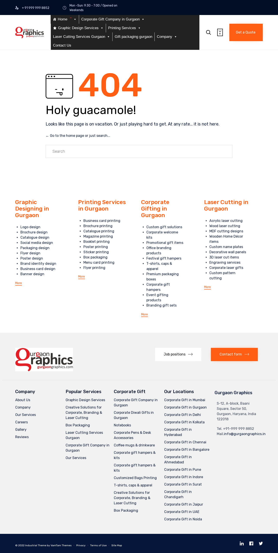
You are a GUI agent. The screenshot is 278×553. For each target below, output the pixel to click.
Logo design (30, 227)
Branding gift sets (161, 305)
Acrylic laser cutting (226, 221)
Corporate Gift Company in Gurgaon (110, 19)
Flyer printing (94, 268)
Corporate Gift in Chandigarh (178, 494)
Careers (21, 422)
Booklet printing (96, 242)
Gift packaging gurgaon (133, 37)
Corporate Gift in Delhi (182, 415)
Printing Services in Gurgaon (102, 205)
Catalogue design (34, 237)
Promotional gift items (164, 243)
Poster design (31, 258)
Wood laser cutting (224, 226)
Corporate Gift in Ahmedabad (178, 459)
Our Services (25, 415)
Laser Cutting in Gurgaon (226, 205)
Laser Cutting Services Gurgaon (79, 37)
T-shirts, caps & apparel (133, 485)
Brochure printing (98, 226)
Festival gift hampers (163, 258)
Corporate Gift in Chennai (185, 442)
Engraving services (224, 262)
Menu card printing (98, 262)
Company (164, 37)
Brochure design (34, 232)
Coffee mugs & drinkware (134, 445)
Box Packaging (78, 425)
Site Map (116, 545)
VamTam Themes (61, 545)
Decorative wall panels (227, 252)
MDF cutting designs (226, 231)
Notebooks (122, 425)
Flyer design (30, 253)
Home (62, 19)
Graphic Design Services (78, 28)
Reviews (22, 437)
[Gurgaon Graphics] (29, 32)
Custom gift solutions (164, 227)
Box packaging (95, 257)
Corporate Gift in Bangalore (186, 449)
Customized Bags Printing (135, 478)
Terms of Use (98, 545)
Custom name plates (226, 247)
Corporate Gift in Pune (182, 470)
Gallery (20, 429)
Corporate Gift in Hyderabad (178, 432)
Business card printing (101, 221)
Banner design (32, 274)
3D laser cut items (224, 257)
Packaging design (35, 248)
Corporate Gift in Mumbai (184, 400)
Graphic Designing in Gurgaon (32, 209)
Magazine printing (98, 236)
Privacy (81, 545)
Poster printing (95, 247)
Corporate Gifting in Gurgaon (155, 209)
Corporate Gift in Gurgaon (185, 407)
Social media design (36, 243)
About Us (22, 400)
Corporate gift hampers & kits (135, 455)
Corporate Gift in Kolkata (184, 422)
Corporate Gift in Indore (183, 477)
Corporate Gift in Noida (183, 519)
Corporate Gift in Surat (183, 484)
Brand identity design (38, 263)
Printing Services (122, 28)
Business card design (37, 269)
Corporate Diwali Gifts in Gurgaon (134, 415)
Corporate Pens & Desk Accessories (132, 435)
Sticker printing (96, 252)
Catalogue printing (98, 231)
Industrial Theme (35, 545)
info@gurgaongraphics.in (245, 434)
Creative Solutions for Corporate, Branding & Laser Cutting (84, 412)
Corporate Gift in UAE (181, 512)
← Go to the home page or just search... (78, 136)
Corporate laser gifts (226, 268)
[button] (246, 32)
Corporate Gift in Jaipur (183, 504)
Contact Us (62, 45)
